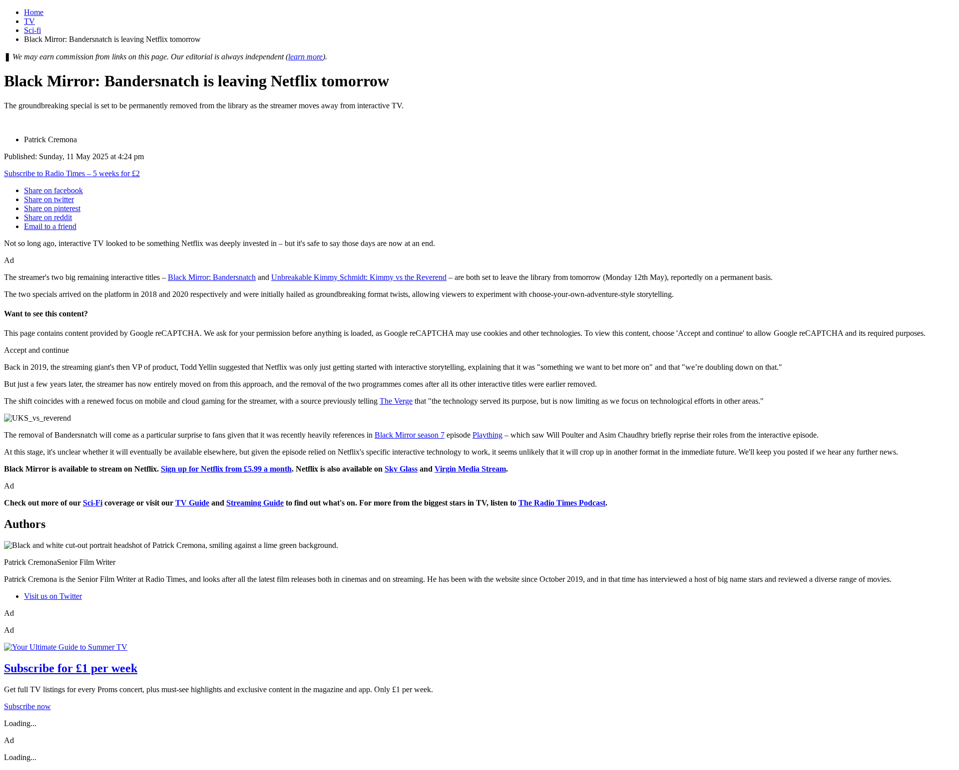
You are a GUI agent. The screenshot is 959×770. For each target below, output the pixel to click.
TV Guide (192, 503)
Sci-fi (32, 30)
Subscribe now (27, 706)
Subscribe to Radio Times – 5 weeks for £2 (72, 173)
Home (33, 12)
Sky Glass (401, 469)
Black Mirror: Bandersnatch (212, 277)
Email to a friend (50, 226)
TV (29, 21)
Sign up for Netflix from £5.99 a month (226, 469)
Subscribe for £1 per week (70, 668)
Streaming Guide (255, 503)
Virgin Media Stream (470, 469)
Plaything (487, 435)
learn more (305, 56)
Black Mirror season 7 (410, 435)
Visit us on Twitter (53, 596)
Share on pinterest (52, 208)
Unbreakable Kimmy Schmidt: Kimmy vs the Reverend (359, 277)
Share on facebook (53, 190)
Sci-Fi (92, 503)
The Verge (396, 401)
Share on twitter (49, 199)
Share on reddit (48, 217)
